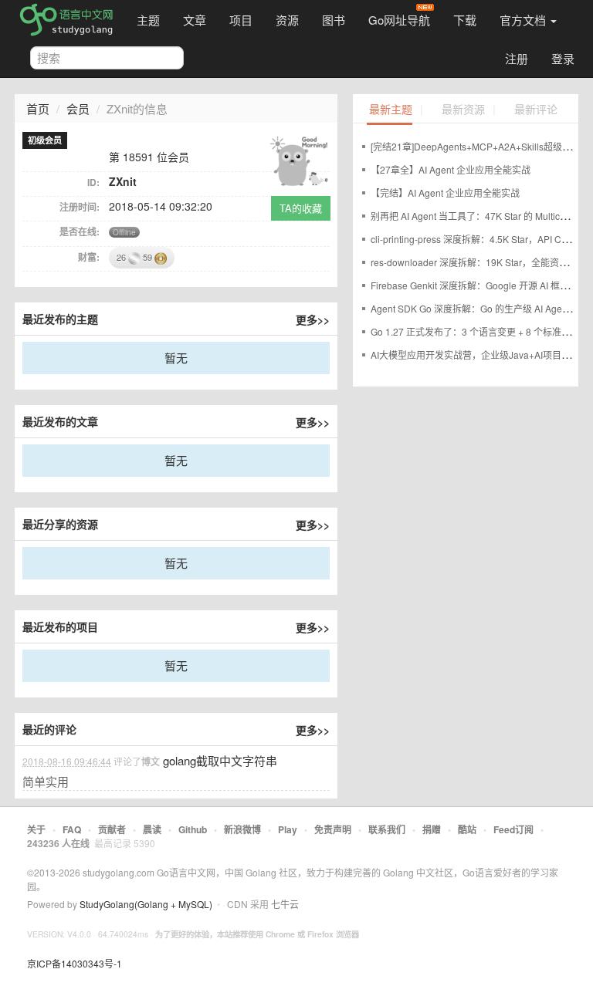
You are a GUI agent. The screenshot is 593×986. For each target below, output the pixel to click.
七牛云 (285, 903)
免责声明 (332, 829)
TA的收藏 (301, 208)
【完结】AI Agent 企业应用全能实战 (445, 192)
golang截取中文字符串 (220, 760)
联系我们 (386, 829)
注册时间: (79, 207)
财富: (89, 257)
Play (287, 829)
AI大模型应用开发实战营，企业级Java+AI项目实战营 (480, 354)
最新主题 (390, 110)
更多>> (313, 319)
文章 (194, 20)
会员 (78, 108)
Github (192, 829)
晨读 (152, 829)
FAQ (72, 829)
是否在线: (79, 231)
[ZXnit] (299, 159)
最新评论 (535, 110)
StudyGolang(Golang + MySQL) (146, 903)
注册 (516, 58)
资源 (287, 20)
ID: (93, 182)
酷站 (467, 829)
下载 (464, 20)
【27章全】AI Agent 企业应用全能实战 (450, 169)
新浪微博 (242, 829)
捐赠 (431, 829)
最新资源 (463, 110)
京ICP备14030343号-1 (74, 963)
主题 (148, 20)
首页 (37, 108)
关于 (36, 829)
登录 (562, 58)
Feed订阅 (513, 829)
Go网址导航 (399, 20)
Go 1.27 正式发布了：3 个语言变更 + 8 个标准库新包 (480, 331)
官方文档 (524, 20)
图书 (333, 20)
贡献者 (112, 829)
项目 (240, 20)
